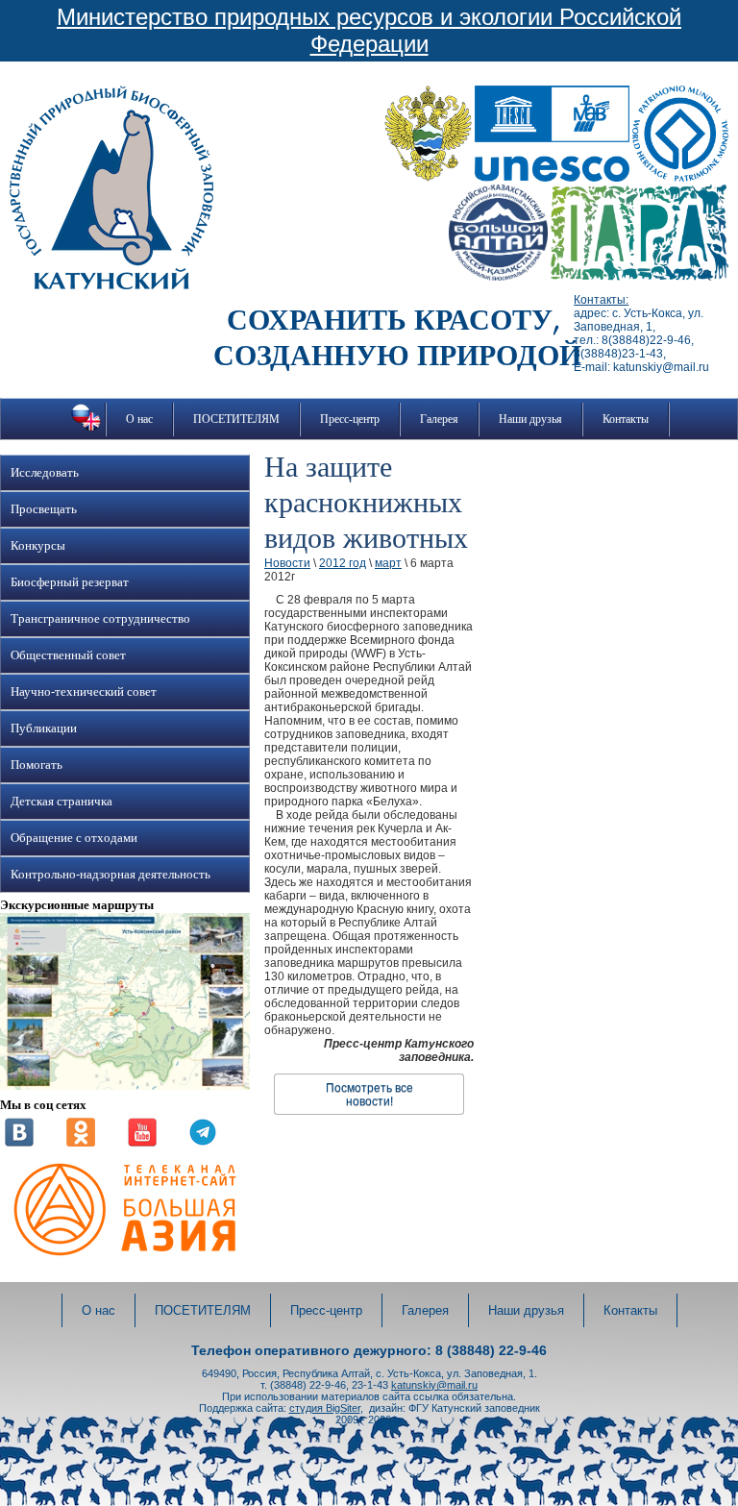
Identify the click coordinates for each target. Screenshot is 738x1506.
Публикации (44, 728)
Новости (287, 563)
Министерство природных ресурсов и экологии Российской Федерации (369, 30)
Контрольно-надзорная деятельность (110, 874)
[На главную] (111, 285)
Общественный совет (68, 655)
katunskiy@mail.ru (434, 1385)
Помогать (36, 765)
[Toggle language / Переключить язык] (86, 430)
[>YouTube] (142, 1142)
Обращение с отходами (74, 838)
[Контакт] (19, 1142)
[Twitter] (202, 1142)
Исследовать (45, 473)
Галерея (439, 419)
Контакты (626, 419)
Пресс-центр (350, 419)
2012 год (342, 563)
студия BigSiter (324, 1408)
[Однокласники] (80, 1142)
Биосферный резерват (70, 582)
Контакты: (601, 300)
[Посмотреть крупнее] (125, 1086)
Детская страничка (61, 801)
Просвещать (44, 509)
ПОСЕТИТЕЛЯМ (236, 419)
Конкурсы (38, 546)
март (388, 563)
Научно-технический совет (84, 692)
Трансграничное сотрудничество (100, 619)
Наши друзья (530, 419)
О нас (139, 419)
